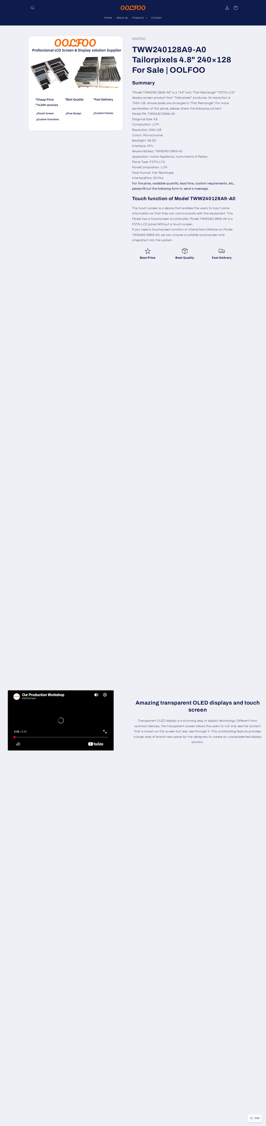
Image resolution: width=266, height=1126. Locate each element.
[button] (33, 8)
